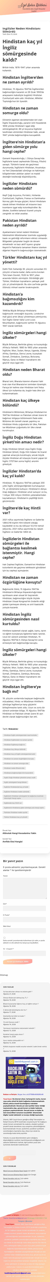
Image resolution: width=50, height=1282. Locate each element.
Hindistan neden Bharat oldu (14, 768)
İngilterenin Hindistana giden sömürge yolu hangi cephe (24, 808)
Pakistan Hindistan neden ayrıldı (15, 812)
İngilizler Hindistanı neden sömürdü (16, 792)
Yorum (5, 876)
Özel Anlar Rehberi (34, 5)
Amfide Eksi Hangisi (12, 841)
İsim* (5, 904)
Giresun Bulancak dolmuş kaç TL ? (15, 998)
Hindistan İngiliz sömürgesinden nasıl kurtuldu (20, 735)
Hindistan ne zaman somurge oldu (16, 763)
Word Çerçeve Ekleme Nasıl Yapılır (15, 1171)
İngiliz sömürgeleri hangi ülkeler (15, 782)
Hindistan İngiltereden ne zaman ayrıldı (18, 740)
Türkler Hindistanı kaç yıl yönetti (15, 817)
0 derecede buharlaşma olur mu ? (15, 1010)
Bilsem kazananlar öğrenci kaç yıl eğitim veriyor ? (21, 1004)
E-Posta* (6, 915)
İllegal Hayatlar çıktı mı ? (12, 1178)
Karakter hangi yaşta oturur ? (13, 1034)
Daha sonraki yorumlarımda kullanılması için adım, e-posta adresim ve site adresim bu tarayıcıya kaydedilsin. (24, 941)
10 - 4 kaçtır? (8, 949)
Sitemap (4, 975)
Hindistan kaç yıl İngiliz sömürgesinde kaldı (19, 754)
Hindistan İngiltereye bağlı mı (14, 745)
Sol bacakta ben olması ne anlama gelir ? (17, 992)
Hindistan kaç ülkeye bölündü (14, 749)
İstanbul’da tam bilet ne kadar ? (14, 1016)
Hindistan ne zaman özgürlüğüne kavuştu (19, 759)
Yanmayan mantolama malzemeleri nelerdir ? (19, 1028)
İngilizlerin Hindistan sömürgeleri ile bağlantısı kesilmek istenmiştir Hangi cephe (23, 797)
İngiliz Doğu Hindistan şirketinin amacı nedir (19, 777)
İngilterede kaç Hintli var (13, 803)
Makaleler (13, 729)
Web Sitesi (7, 926)
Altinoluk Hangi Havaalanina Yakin (19, 833)
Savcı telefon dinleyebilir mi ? (13, 1040)
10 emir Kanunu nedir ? (11, 1022)
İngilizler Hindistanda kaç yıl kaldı (16, 787)
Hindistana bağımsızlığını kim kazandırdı (18, 773)
